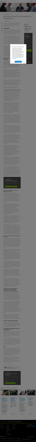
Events (1, 428)
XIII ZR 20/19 (7, 262)
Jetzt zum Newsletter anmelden (27, 59)
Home (1, 421)
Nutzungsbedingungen (3, 438)
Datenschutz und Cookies (10, 438)
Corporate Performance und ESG (8, 430)
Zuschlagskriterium (7, 270)
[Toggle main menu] (34, 1)
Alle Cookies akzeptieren (18, 61)
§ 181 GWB (5, 93)
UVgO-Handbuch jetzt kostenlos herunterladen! (10, 186)
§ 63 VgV (16, 297)
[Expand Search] (30, 1)
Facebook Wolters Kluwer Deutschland (27, 426)
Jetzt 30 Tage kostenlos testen (28, 50)
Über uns (2, 424)
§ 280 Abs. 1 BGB (8, 161)
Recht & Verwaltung (8, 434)
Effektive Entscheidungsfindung (27, 26)
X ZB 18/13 (16, 262)
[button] (1, 23)
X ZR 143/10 (16, 170)
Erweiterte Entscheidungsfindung (27, 29)
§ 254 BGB (6, 326)
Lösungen (7, 424)
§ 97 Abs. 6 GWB (8, 104)
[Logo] (4, 1)
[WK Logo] (3, 436)
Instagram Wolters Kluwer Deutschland (30, 426)
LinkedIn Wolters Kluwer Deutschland (32, 426)
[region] (18, 54)
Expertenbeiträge (5, 421)
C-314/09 (11, 131)
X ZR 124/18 (9, 324)
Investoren (13, 427)
